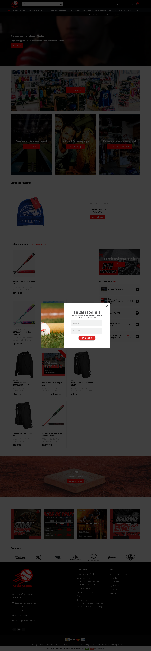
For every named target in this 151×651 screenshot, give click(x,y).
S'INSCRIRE (87, 338)
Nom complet (77, 323)
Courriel (76, 331)
